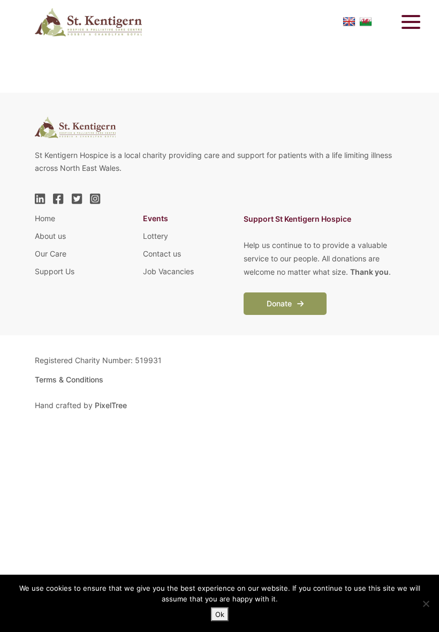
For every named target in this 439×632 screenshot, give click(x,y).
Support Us (54, 271)
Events (155, 218)
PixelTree (111, 405)
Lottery (155, 235)
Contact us (162, 253)
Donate (280, 303)
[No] (425, 603)
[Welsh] (365, 22)
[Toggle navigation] (404, 22)
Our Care (50, 253)
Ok (219, 614)
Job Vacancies (168, 271)
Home (45, 218)
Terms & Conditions (69, 379)
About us (50, 235)
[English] (349, 22)
